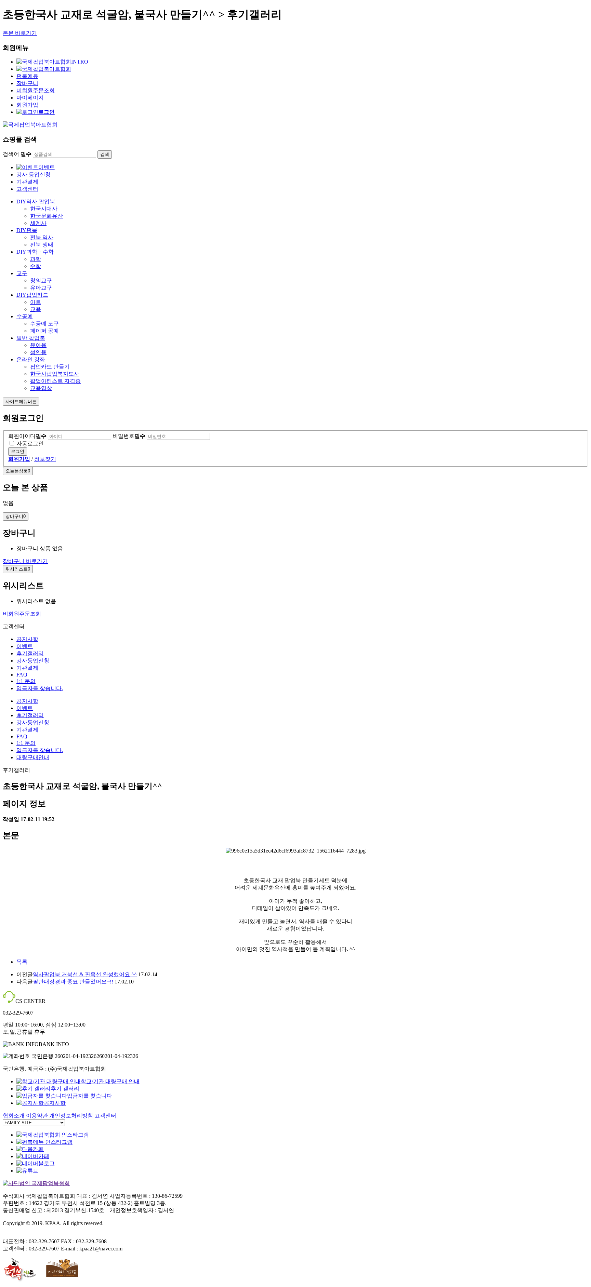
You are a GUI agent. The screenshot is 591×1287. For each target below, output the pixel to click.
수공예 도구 (44, 323)
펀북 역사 (41, 237)
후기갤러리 (30, 653)
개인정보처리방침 (71, 1115)
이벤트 (46, 167)
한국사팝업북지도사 (54, 374)
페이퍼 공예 (44, 331)
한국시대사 (43, 209)
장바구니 (27, 83)
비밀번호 (129, 436)
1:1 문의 (26, 681)
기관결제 (27, 182)
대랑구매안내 (32, 757)
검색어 (17, 154)
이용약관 (37, 1115)
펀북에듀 (27, 76)
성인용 (38, 352)
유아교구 (41, 288)
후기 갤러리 (65, 1088)
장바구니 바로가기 (25, 561)
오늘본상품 (17, 470)
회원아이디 (27, 436)
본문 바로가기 (20, 33)
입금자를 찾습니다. (39, 688)
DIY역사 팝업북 (35, 201)
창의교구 (41, 280)
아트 (35, 302)
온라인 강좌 (30, 359)
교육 (35, 309)
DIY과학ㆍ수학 (35, 252)
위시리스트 (17, 569)
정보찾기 (45, 459)
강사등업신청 (32, 660)
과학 (35, 259)
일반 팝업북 (30, 338)
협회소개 (14, 1115)
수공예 (24, 316)
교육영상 (41, 388)
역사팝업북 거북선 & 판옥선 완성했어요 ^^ (85, 974)
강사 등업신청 (33, 174)
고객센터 (27, 189)
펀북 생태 (41, 244)
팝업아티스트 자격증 (55, 381)
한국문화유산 (46, 216)
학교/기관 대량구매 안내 (110, 1081)
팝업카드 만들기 (50, 367)
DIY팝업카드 (32, 295)
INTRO (79, 62)
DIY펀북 (26, 230)
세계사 (38, 223)
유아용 (38, 345)
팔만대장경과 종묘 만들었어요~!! (73, 981)
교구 (21, 273)
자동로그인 (30, 443)
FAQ (21, 675)
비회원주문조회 (35, 90)
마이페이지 (30, 97)
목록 (21, 962)
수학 (35, 266)
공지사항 (27, 639)
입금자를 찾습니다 (89, 1096)
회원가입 (27, 105)
